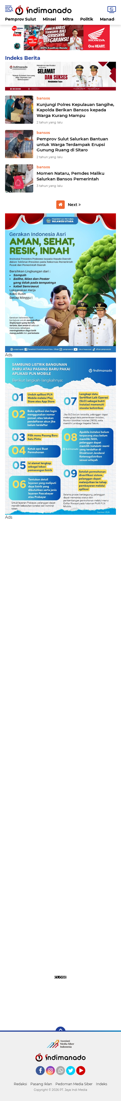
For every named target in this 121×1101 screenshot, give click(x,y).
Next (73, 204)
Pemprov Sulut (20, 19)
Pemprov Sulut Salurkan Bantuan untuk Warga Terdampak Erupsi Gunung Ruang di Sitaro (72, 144)
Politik (86, 19)
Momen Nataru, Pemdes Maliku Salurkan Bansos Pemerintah (70, 176)
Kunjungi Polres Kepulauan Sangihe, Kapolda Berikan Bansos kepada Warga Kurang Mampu (75, 110)
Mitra (68, 19)
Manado (108, 19)
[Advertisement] (60, 770)
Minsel (49, 19)
